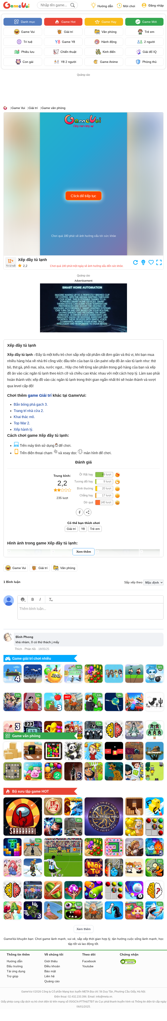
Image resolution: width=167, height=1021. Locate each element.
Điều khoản (52, 966)
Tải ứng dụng (16, 971)
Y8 (83, 529)
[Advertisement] (86, 87)
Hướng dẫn (105, 6)
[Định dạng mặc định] (50, 599)
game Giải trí (40, 395)
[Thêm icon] (22, 599)
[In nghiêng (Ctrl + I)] (40, 599)
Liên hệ (49, 976)
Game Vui (18, 108)
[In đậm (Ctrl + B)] (32, 599)
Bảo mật (50, 971)
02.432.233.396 (77, 996)
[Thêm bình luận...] (90, 611)
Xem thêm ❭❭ (87, 736)
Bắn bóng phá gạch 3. (31, 404)
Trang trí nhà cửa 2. (29, 411)
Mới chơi (129, 6)
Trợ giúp (12, 976)
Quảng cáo (52, 981)
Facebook (89, 961)
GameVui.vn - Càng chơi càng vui (16, 5)
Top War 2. (22, 423)
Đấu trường (15, 966)
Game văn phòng (53, 108)
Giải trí (33, 108)
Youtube (88, 966)
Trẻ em (95, 529)
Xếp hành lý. (23, 429)
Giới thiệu (51, 961)
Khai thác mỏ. (24, 417)
